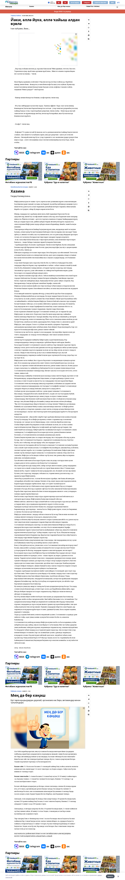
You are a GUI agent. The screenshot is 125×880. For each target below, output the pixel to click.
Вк (58, 2)
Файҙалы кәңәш (16, 691)
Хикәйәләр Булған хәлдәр (19, 187)
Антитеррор (75, 2)
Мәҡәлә (8, 7)
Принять (110, 876)
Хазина (31, 6)
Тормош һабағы (16, 15)
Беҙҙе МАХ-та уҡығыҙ (62, 11)
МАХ (112, 2)
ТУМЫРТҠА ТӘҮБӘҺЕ (92, 6)
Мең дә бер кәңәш (64, 6)
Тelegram (87, 2)
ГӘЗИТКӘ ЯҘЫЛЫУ (100, 2)
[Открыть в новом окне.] (19, 153)
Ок (65, 2)
